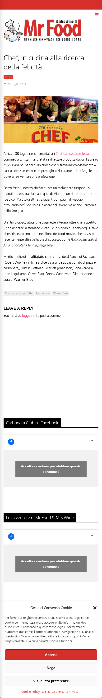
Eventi (8, 77)
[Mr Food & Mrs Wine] (43, 50)
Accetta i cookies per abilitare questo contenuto (51, 469)
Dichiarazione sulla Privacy (60, 691)
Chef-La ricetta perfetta (72, 153)
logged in (29, 315)
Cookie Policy (30, 691)
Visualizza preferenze (51, 681)
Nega (51, 668)
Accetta (51, 655)
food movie (43, 293)
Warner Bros (60, 293)
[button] (95, 607)
